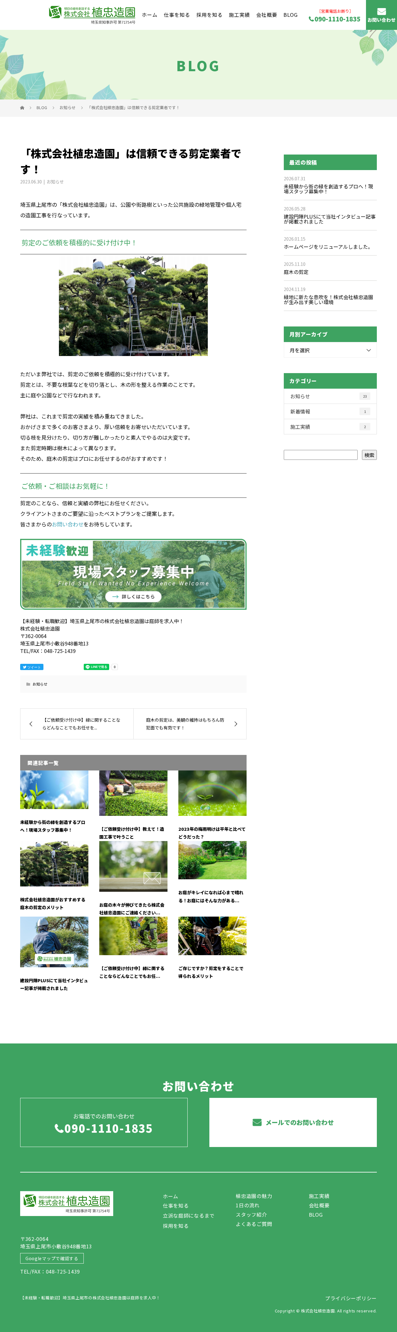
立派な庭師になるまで (189, 1215)
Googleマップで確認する (51, 1258)
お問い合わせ (381, 19)
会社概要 (266, 14)
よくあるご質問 (254, 1223)
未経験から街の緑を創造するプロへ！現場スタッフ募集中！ (328, 189)
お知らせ (55, 181)
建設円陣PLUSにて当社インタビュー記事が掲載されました (330, 219)
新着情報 (328, 411)
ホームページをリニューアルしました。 (328, 246)
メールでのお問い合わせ (299, 1122)
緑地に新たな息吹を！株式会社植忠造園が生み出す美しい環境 (328, 299)
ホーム (150, 14)
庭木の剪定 (296, 271)
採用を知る (209, 14)
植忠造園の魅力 (254, 1195)
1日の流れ (248, 1205)
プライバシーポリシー (351, 1298)
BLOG (290, 14)
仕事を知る (177, 14)
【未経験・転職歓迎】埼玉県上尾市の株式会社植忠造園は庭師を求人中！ (90, 1298)
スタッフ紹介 (251, 1214)
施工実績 (239, 14)
